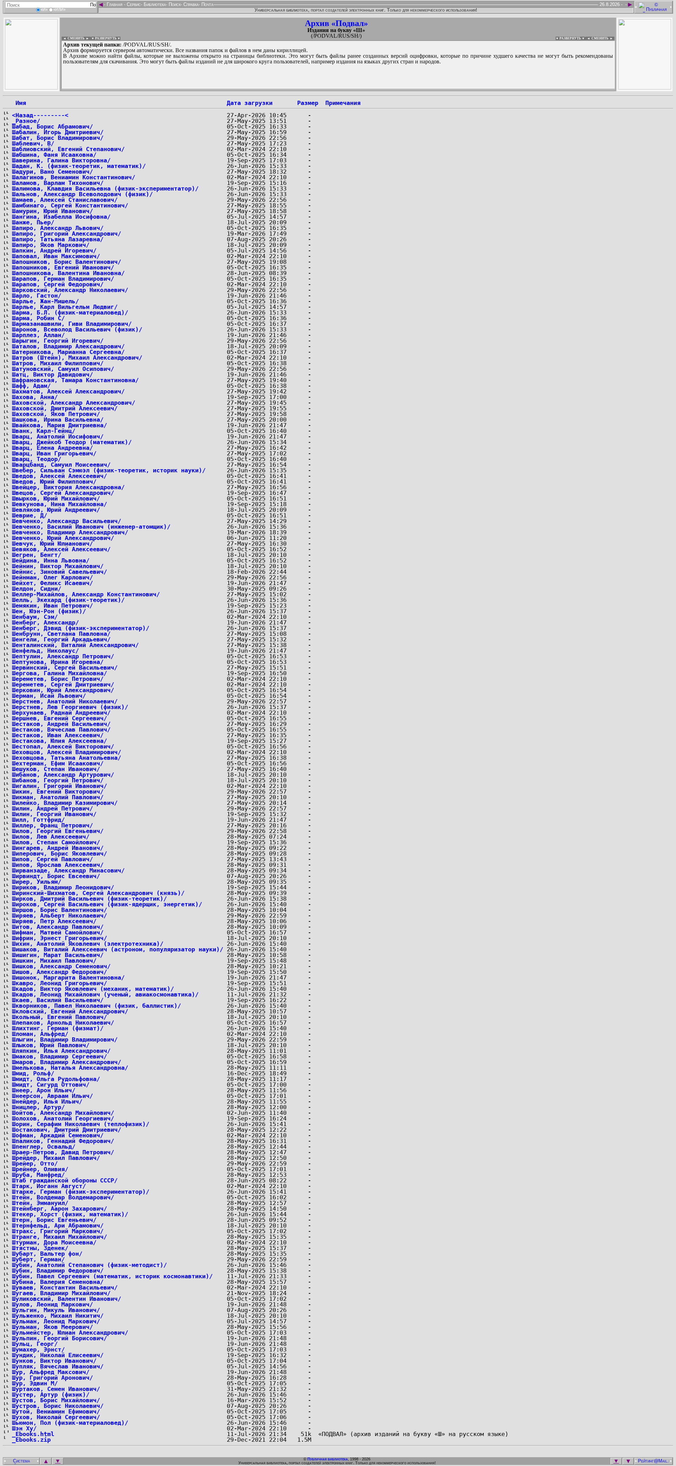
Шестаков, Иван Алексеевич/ (58, 735)
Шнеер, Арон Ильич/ (43, 1090)
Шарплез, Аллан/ (38, 334)
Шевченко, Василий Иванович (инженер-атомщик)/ (91, 526)
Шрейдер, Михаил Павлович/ (56, 1157)
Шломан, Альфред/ (40, 1033)
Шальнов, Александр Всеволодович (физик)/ (82, 194)
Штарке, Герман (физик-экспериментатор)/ (80, 1191)
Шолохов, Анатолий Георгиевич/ (63, 1118)
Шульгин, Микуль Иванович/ (56, 1309)
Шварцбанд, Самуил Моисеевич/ (61, 464)
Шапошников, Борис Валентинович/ (66, 261)
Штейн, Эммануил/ (40, 1202)
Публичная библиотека (327, 1459)
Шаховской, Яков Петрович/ (56, 413)
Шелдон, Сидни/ (36, 588)
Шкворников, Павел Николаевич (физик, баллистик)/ (96, 1005)
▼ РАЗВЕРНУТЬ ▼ (105, 38)
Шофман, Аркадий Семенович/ (58, 1135)
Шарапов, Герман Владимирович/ (63, 278)
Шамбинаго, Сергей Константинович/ (70, 205)
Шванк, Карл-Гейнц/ (43, 430)
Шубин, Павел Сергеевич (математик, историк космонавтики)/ (112, 1276)
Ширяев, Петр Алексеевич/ (54, 921)
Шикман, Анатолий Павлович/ (58, 797)
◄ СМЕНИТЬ (73, 38)
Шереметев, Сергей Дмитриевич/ (63, 684)
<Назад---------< (40, 115)
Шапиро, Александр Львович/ (58, 227)
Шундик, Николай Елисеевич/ (58, 1355)
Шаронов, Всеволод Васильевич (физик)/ (77, 329)
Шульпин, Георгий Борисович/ (59, 1338)
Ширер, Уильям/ (36, 881)
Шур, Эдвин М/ (35, 1383)
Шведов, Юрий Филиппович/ (54, 481)
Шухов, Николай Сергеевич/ (56, 1417)
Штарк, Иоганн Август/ (49, 1185)
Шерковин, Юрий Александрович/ (63, 690)
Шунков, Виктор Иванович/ (54, 1360)
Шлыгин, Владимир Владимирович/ (65, 1039)
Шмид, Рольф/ (33, 1073)
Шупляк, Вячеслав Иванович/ (58, 1366)
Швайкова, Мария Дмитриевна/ (59, 425)
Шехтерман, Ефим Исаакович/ (58, 763)
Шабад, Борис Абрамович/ (52, 126)
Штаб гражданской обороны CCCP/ (65, 1180)
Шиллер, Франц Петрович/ (52, 825)
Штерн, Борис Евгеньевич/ (54, 1219)
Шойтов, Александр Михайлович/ (63, 1112)
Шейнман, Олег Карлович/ (52, 577)
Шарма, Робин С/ (38, 318)
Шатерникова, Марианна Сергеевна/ (68, 351)
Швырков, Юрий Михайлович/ (56, 498)
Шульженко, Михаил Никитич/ (58, 1315)
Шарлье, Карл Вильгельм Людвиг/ (65, 306)
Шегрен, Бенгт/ (36, 554)
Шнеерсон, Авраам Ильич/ (52, 1095)
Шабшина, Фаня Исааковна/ (54, 154)
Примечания (343, 102)
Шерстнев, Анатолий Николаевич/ (65, 701)
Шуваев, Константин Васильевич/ (65, 1287)
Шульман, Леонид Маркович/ (56, 1321)
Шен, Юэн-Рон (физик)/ (49, 611)
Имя (19, 102)
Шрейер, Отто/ (35, 1163)
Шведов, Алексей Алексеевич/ (59, 475)
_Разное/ (26, 120)
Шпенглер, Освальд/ (43, 1146)
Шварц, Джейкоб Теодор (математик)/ (72, 442)
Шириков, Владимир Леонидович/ (63, 887)
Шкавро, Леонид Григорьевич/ (59, 983)
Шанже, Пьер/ (33, 222)
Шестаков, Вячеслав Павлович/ (61, 729)
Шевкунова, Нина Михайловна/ (59, 504)
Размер (307, 102)
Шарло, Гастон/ (36, 295)
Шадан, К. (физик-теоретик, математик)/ (79, 165)
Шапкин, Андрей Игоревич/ (54, 250)
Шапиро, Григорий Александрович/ (66, 233)
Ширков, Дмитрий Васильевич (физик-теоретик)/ (89, 898)
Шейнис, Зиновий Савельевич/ (59, 571)
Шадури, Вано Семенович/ (52, 171)
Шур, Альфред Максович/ (50, 1371)
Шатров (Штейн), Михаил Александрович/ (77, 357)
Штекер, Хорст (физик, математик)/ (70, 1214)
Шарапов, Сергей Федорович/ (58, 284)
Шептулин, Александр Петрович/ (63, 656)
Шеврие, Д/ (29, 515)
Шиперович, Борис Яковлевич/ (59, 853)
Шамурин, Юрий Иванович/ (52, 211)
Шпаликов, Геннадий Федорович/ (63, 1140)
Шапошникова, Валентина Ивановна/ (68, 273)
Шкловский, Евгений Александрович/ (70, 1011)
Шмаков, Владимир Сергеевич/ (59, 1056)
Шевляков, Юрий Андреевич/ (56, 509)
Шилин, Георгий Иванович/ (54, 814)
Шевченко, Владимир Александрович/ (70, 532)
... (232, 89)
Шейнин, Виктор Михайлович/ (58, 566)
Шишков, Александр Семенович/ (61, 966)
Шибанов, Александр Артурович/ (63, 774)
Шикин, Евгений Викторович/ (58, 791)
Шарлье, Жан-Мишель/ (45, 301)
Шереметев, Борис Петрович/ (58, 678)
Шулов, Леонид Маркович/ (52, 1304)
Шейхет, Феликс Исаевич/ (52, 582)
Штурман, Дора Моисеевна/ (54, 1242)
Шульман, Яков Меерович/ (52, 1326)
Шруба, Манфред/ (38, 1174)
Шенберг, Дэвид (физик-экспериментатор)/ (80, 628)
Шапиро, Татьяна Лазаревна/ (58, 239)
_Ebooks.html (33, 1433)
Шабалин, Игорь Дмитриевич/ (58, 132)
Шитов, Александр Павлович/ (58, 926)
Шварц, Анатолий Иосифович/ (58, 436)
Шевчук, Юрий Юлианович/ (52, 543)
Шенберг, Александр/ (45, 622)
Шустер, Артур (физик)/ (50, 1394)
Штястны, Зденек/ (40, 1247)
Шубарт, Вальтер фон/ (47, 1253)
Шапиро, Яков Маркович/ (50, 244)
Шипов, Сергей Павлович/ (52, 859)
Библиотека (154, 4)
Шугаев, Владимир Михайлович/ (61, 1293)
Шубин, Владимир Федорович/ (58, 1270)
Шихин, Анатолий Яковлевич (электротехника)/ (87, 943)
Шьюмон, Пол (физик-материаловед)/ (70, 1422)
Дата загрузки (250, 102)
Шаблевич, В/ (33, 143)
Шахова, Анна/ (35, 396)
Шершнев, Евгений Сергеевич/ (59, 718)
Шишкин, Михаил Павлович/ (54, 960)
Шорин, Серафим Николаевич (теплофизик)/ (80, 1124)
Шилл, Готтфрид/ (38, 819)
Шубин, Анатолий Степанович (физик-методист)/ (89, 1264)
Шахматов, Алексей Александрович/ (68, 391)
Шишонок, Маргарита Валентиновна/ (68, 977)
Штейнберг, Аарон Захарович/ (59, 1208)
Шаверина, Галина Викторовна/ (61, 160)
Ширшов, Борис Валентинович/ (59, 909)
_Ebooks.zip (31, 1439)
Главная (114, 4)
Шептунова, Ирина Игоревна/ (58, 661)
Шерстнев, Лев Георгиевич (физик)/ (70, 706)
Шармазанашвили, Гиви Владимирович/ (72, 323)
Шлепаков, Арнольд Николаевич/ (63, 1022)
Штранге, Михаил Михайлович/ (59, 1236)
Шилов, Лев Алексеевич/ (50, 836)
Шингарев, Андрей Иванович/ (58, 847)
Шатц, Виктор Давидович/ (52, 374)
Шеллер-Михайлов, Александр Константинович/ (86, 594)
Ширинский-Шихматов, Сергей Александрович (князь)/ (98, 892)
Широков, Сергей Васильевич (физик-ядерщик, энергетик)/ (107, 904)
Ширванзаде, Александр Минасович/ (68, 870)
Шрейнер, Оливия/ (40, 1169)
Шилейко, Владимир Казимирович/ (65, 802)
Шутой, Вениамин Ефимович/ (56, 1411)
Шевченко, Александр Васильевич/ (66, 520)
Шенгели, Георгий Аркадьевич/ (61, 639)
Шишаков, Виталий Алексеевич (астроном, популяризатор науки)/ (117, 949)
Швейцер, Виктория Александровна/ (68, 487)
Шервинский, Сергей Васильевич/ (65, 667)
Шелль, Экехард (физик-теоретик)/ (68, 599)
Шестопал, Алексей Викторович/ (63, 746)
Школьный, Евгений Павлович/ (59, 1016)
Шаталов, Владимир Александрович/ (68, 346)
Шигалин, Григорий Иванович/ (59, 785)
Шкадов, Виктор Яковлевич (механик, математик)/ (93, 988)
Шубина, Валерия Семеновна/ (58, 1281)
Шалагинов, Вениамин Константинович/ (73, 177)
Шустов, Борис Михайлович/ (56, 1400)
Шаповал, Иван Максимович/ (56, 256)
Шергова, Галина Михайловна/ (59, 673)
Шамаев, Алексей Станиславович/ (65, 199)
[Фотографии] (31, 88)
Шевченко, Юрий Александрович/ (63, 537)
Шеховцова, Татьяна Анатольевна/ (66, 757)
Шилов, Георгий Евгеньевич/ (58, 830)
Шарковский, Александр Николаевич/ (70, 289)
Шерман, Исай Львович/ (49, 695)
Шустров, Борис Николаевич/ (58, 1405)
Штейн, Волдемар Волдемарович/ (63, 1197)
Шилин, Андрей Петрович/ (52, 808)
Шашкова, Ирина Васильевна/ (58, 419)
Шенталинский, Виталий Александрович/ (75, 644)
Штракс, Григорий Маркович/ (58, 1231)
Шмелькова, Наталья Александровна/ (70, 1067)
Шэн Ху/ (24, 1428)
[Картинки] (644, 88)
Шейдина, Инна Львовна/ (50, 560)
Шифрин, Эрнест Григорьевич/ (59, 938)
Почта (206, 4)
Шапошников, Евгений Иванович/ (63, 267)
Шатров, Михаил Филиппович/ (58, 363)
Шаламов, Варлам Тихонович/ (58, 182)
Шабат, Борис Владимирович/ (58, 137)
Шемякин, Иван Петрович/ (52, 605)
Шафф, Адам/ (31, 385)
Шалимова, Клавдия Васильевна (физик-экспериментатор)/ (105, 188)
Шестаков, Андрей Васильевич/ (61, 723)
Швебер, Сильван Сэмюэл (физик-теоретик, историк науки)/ (109, 470)
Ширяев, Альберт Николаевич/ (59, 915)
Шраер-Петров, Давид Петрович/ (63, 1152)
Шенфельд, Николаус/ (45, 650)
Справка (190, 4)
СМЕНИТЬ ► (603, 38)
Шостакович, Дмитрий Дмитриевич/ (66, 1129)
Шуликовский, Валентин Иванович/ (66, 1298)
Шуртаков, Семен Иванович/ (56, 1388)
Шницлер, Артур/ (38, 1107)
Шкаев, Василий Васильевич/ (58, 1000)
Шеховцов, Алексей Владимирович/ (66, 752)
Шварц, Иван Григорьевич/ (54, 453)
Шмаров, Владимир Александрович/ (66, 1062)
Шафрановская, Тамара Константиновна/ (75, 380)
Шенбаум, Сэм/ (35, 616)
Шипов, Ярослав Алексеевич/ (58, 864)
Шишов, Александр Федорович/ (59, 971)
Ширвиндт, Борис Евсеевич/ (56, 876)
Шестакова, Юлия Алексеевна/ (59, 740)
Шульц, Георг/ (35, 1343)
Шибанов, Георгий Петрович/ (58, 780)
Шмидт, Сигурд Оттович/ (50, 1084)
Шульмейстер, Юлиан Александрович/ (70, 1332)
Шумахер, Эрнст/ (38, 1349)
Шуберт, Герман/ (38, 1259)
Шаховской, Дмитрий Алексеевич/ (65, 408)
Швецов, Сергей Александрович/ (63, 492)
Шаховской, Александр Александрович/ (73, 402)
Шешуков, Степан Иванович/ (56, 768)
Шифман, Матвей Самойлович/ (58, 932)
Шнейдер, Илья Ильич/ (47, 1101)
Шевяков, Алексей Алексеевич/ (61, 549)
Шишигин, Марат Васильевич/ (58, 954)
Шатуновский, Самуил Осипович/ (63, 368)
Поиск (174, 4)
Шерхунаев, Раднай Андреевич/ (61, 712)
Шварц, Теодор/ (36, 458)
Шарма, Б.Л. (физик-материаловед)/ (70, 312)
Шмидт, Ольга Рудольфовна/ (56, 1078)
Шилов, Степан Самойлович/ (56, 842)
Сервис (133, 4)
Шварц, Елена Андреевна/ (52, 447)
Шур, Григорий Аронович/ (52, 1377)
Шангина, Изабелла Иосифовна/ (61, 216)
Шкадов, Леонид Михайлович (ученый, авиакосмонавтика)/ (105, 994)
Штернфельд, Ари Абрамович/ (58, 1225)
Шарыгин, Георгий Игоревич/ (58, 340)
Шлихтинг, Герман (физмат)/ (58, 1028)
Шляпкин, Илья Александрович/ (61, 1050)
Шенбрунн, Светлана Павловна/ (61, 633)
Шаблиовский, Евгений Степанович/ (68, 149)
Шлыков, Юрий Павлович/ (50, 1045)
